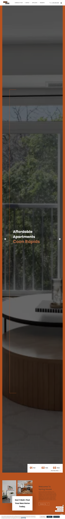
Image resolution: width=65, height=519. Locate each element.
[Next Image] (60, 239)
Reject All (49, 516)
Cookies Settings (42, 516)
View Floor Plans (55, 470)
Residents (43, 2)
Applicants (35, 2)
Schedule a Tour (19, 2)
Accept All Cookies (56, 516)
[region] (32, 517)
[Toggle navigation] (61, 3)
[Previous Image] (5, 239)
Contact (27, 2)
